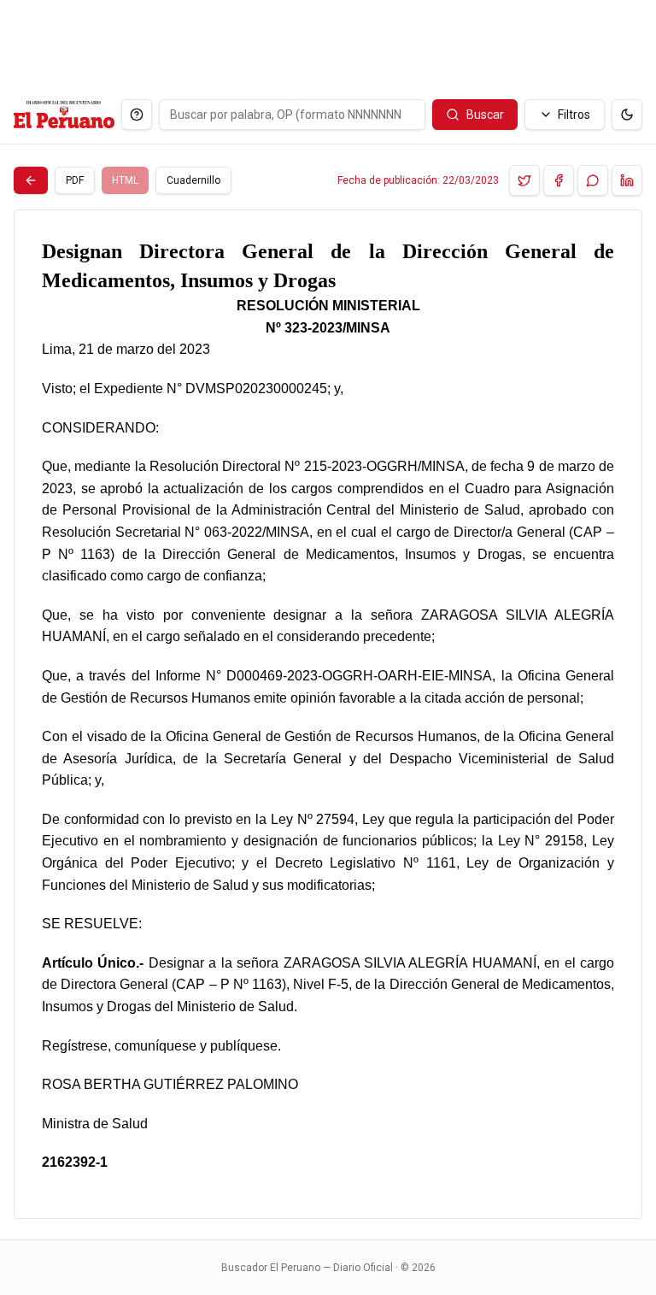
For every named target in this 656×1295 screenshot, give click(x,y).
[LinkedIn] (627, 180)
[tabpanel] (328, 714)
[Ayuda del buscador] (136, 114)
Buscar (485, 114)
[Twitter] (524, 180)
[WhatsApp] (592, 180)
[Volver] (31, 180)
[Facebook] (558, 180)
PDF (75, 180)
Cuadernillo (193, 180)
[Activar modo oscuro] (627, 114)
